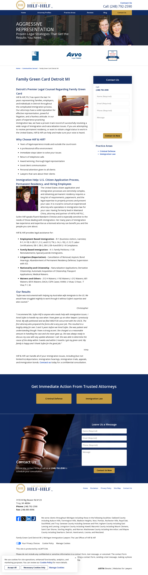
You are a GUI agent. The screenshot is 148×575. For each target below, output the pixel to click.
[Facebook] (18, 518)
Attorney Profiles (44, 13)
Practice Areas (69, 13)
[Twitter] (23, 518)
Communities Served (29, 68)
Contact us (45, 362)
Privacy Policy (106, 488)
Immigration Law (107, 154)
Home (23, 13)
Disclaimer (94, 488)
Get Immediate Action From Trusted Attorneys (74, 386)
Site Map (117, 488)
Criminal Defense (107, 151)
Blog (105, 13)
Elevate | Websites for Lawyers (115, 568)
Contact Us (126, 3)
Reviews (90, 13)
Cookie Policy (48, 543)
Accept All (12, 567)
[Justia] (33, 518)
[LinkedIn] (28, 518)
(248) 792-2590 (121, 6)
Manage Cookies (63, 543)
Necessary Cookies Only (34, 567)
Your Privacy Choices (31, 543)
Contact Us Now (112, 136)
